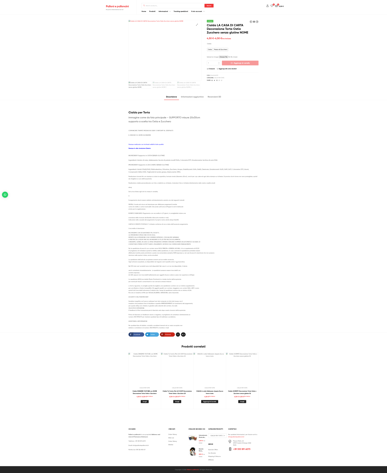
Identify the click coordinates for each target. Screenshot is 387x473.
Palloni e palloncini (117, 6)
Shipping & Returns (214, 456)
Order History (172, 434)
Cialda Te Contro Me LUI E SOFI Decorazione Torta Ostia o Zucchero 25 (177, 392)
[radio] (210, 49)
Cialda (209, 43)
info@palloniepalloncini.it (141, 445)
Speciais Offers (213, 449)
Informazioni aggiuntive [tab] (192, 96)
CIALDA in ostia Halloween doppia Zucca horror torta (209, 392)
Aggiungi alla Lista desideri (228, 69)
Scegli (145, 401)
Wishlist (170, 444)
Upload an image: (213, 57)
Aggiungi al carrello (242, 63)
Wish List (171, 438)
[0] (272, 6)
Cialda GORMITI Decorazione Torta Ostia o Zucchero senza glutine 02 (242, 392)
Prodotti (152, 11)
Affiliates (211, 460)
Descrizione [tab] (171, 96)
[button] (197, 24)
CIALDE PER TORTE (219, 77)
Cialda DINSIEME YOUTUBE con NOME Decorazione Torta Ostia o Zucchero (145, 392)
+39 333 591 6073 (140, 441)
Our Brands (212, 453)
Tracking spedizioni (181, 11)
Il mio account (196, 11)
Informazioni (163, 11)
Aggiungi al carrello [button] (209, 401)
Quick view (149, 370)
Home (144, 11)
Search (209, 6)
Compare (212, 69)
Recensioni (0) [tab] (214, 96)
